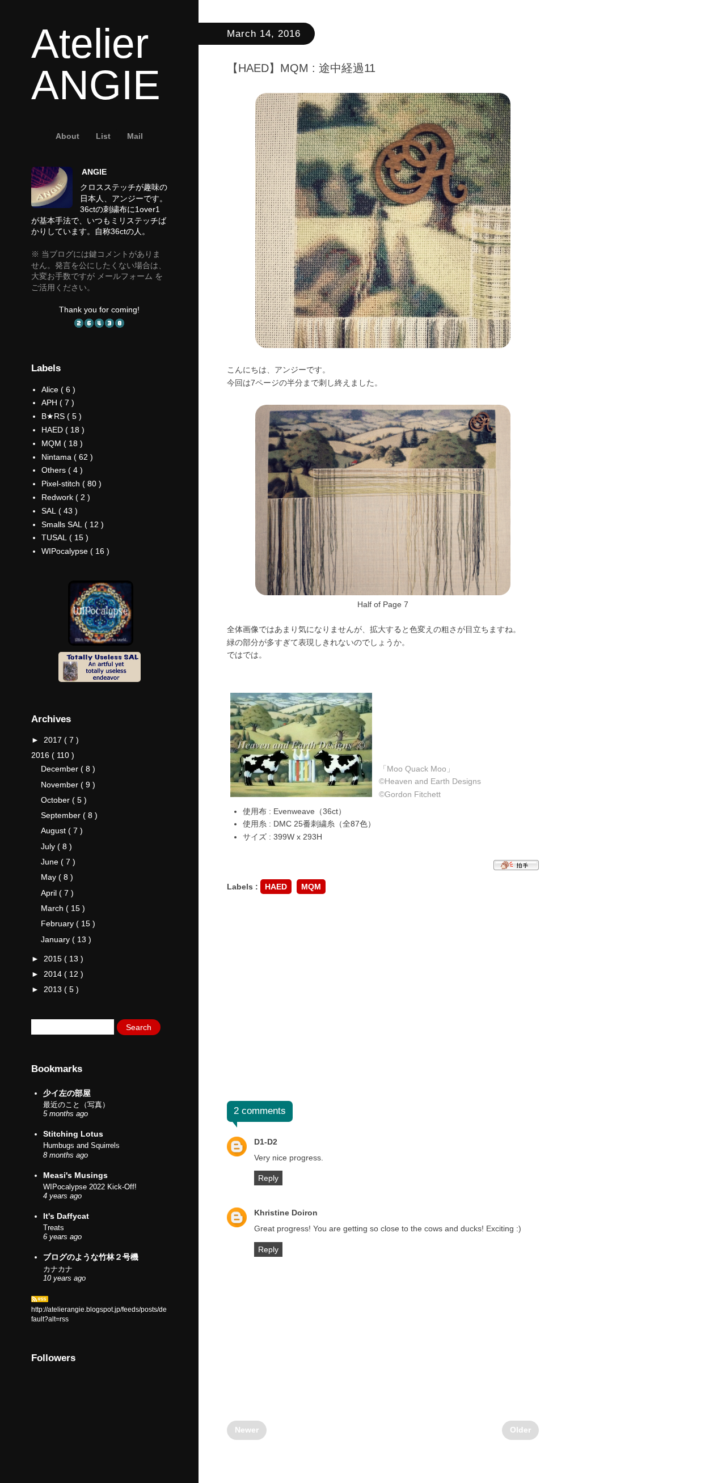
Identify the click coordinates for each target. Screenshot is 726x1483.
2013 (54, 989)
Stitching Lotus (73, 1133)
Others (53, 469)
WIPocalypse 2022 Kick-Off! (90, 1187)
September (62, 815)
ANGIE (94, 171)
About (67, 136)
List (103, 136)
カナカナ (58, 1269)
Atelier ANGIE (96, 64)
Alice (49, 389)
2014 (54, 973)
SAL (48, 510)
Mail (135, 136)
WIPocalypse (64, 551)
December (61, 768)
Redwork (57, 497)
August (54, 830)
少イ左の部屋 (67, 1093)
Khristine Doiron (286, 1212)
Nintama (56, 456)
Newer (247, 1429)
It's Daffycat (66, 1216)
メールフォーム (125, 276)
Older (520, 1429)
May (49, 877)
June (51, 861)
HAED (276, 886)
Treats (53, 1227)
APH (49, 402)
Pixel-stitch (60, 483)
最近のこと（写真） (76, 1104)
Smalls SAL (61, 524)
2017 (54, 739)
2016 (41, 755)
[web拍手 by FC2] (516, 867)
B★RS (53, 416)
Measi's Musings (75, 1175)
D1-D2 (265, 1141)
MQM (311, 886)
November (61, 784)
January (56, 939)
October (56, 799)
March (53, 908)
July (49, 846)
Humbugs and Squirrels (81, 1145)
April (50, 892)
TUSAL (54, 537)
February (58, 923)
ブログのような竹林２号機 (90, 1256)
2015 (54, 958)
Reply (268, 1178)
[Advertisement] (383, 999)
